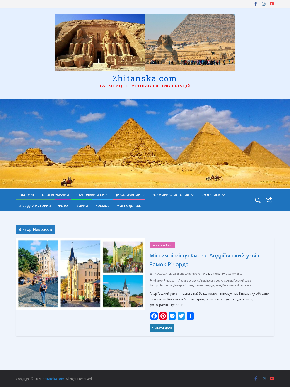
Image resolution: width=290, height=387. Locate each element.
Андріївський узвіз (238, 280)
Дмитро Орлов (183, 285)
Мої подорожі (129, 205)
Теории (81, 205)
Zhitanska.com (144, 78)
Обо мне (27, 195)
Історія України (55, 195)
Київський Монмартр (236, 285)
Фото (63, 205)
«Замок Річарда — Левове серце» (175, 280)
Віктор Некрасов (161, 285)
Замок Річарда (204, 285)
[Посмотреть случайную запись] (268, 200)
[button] (142, 195)
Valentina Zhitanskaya (187, 274)
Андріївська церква (212, 280)
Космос (102, 205)
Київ (218, 285)
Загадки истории (35, 205)
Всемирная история (171, 195)
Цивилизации (127, 195)
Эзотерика (210, 195)
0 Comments (234, 274)
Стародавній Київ (91, 195)
